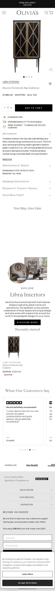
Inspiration (26, 504)
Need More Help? (13, 195)
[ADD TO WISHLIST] (50, 84)
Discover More (27, 322)
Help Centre (26, 490)
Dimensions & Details (16, 165)
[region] (27, 570)
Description (10, 134)
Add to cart (33, 108)
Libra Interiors (11, 82)
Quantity (8, 101)
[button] (20, 449)
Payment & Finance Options (20, 188)
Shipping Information (16, 181)
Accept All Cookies (27, 582)
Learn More (27, 574)
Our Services (27, 497)
